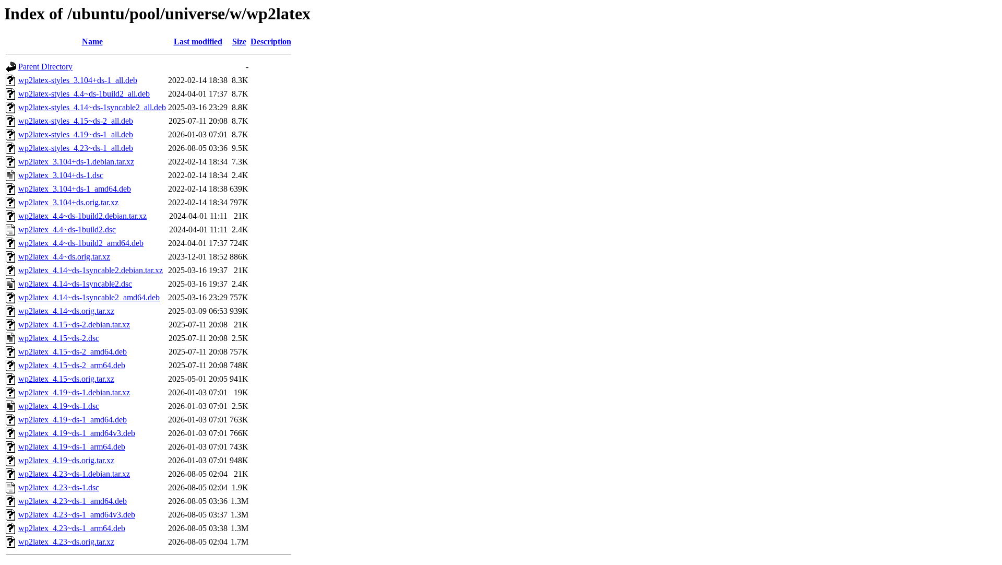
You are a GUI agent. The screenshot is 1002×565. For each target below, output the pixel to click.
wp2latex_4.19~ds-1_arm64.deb (71, 446)
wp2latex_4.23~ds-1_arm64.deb (71, 528)
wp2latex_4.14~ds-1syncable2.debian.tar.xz (90, 270)
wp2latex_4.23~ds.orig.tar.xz (66, 541)
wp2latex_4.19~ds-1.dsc (58, 406)
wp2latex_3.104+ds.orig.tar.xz (68, 202)
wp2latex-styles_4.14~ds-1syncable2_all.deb (92, 107)
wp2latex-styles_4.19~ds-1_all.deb (75, 134)
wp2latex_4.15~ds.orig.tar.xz (66, 378)
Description (270, 41)
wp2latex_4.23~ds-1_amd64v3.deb (76, 514)
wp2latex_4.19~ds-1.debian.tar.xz (74, 392)
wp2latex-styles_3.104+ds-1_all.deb (77, 80)
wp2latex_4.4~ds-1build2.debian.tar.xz (82, 215)
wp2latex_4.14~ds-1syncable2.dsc (75, 283)
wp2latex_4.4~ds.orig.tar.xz (64, 256)
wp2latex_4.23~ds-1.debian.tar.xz (74, 473)
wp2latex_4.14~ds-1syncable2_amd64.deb (89, 297)
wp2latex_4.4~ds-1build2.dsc (67, 229)
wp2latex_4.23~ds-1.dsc (58, 487)
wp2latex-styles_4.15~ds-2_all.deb (75, 120)
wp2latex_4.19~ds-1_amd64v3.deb (76, 433)
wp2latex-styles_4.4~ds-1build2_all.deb (84, 93)
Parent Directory (45, 66)
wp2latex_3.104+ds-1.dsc (60, 175)
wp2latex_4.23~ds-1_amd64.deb (72, 501)
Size (239, 41)
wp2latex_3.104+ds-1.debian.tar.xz (76, 161)
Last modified (198, 41)
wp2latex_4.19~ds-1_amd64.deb (72, 419)
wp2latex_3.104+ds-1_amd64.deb (74, 188)
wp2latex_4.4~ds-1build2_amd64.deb (81, 243)
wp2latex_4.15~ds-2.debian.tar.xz (74, 324)
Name (92, 41)
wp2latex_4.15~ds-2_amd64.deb (72, 351)
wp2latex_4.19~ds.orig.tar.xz (66, 460)
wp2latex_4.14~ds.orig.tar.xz (66, 311)
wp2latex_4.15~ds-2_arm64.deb (71, 365)
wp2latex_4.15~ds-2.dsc (58, 338)
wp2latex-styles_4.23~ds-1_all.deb (75, 148)
